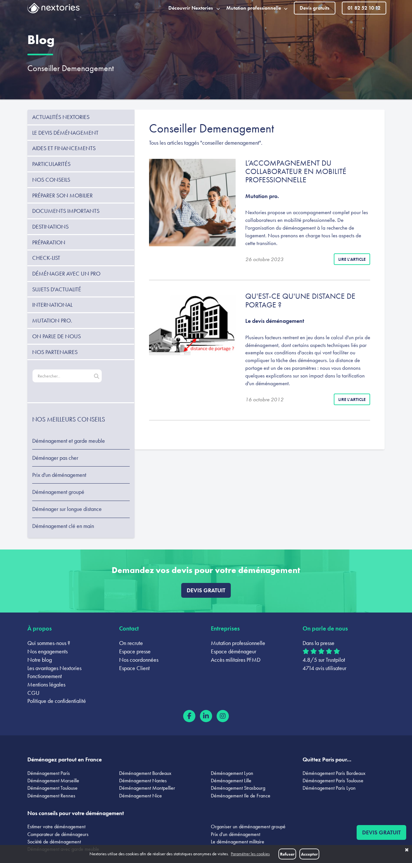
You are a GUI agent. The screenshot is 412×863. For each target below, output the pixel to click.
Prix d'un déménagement (59, 474)
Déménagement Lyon (232, 773)
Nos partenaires (55, 352)
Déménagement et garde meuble (68, 440)
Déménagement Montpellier (147, 788)
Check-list (46, 257)
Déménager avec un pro (66, 273)
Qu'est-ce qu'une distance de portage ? (300, 300)
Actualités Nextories (60, 117)
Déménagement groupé (58, 491)
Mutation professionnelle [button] (253, 8)
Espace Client (134, 668)
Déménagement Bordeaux (145, 773)
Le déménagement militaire (237, 841)
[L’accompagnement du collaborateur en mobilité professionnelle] (192, 202)
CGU (33, 692)
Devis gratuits (314, 8)
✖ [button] (407, 850)
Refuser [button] (287, 854)
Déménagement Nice (140, 795)
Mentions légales (46, 684)
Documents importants (65, 210)
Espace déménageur (233, 651)
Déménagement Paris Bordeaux (334, 773)
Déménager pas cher (55, 457)
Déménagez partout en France (64, 759)
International (52, 304)
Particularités (51, 164)
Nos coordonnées (138, 659)
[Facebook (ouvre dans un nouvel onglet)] (189, 716)
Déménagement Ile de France (240, 795)
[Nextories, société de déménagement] (53, 9)
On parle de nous (56, 336)
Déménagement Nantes (143, 780)
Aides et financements (64, 148)
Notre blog (39, 659)
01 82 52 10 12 (364, 8)
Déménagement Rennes (51, 795)
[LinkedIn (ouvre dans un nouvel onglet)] (206, 716)
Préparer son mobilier (62, 195)
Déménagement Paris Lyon (329, 788)
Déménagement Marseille (53, 780)
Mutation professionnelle (238, 643)
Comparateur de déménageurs (58, 834)
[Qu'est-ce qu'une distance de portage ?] (192, 323)
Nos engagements (47, 651)
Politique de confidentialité (56, 700)
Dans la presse (318, 643)
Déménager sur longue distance (67, 509)
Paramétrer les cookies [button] (250, 854)
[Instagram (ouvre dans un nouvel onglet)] (223, 716)
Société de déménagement (54, 841)
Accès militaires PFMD (235, 659)
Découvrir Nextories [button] (190, 8)
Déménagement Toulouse (52, 788)
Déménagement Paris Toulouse (333, 780)
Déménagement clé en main (63, 526)
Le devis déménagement (65, 132)
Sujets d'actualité (56, 289)
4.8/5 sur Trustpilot (324, 659)
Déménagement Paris (48, 773)
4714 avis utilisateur (324, 668)
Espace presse (135, 651)
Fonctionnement (44, 676)
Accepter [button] (309, 854)
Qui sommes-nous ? (48, 643)
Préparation (48, 242)
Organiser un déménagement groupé (248, 826)
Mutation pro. (52, 320)
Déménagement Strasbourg (238, 788)
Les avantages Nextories (54, 668)
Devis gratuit (206, 590)
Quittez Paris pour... (327, 759)
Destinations (50, 226)
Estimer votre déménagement (56, 826)
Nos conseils (51, 179)
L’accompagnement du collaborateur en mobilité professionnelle (295, 171)
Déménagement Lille (231, 780)
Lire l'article (352, 259)
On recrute (131, 643)
